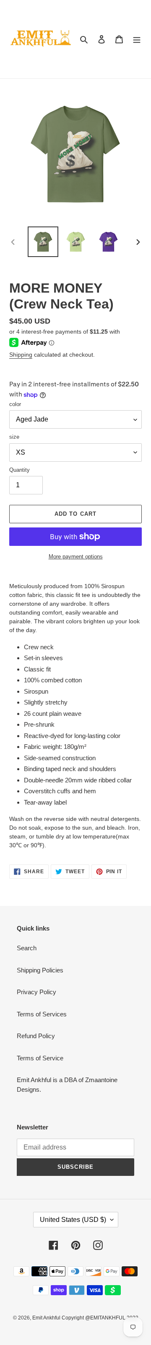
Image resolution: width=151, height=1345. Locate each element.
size (14, 437)
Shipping (20, 354)
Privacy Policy (36, 991)
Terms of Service (40, 1058)
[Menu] (137, 39)
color (15, 404)
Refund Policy (36, 1035)
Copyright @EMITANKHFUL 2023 (100, 1318)
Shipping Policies (40, 970)
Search (26, 948)
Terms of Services (42, 1014)
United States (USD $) (73, 1219)
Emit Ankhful (47, 1318)
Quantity (19, 470)
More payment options (76, 556)
